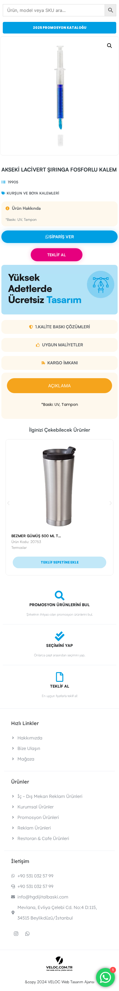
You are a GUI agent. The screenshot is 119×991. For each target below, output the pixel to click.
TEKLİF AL (56, 254)
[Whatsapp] (27, 934)
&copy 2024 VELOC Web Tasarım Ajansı (59, 981)
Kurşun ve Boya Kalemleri (33, 193)
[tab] (59, 385)
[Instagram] (16, 934)
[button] (110, 46)
